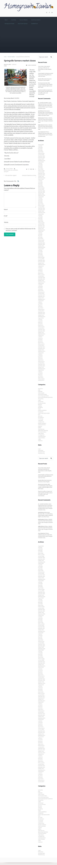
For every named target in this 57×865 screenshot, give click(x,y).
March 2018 (40, 290)
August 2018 (40, 283)
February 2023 (41, 205)
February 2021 (41, 240)
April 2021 (40, 237)
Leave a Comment (32, 65)
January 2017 (41, 310)
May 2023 (40, 201)
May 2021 (40, 235)
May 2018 (40, 287)
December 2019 (41, 260)
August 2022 (40, 214)
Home (5, 56)
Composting (40, 398)
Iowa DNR (40, 416)
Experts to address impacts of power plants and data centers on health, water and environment (45, 92)
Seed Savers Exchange (43, 430)
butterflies (40, 391)
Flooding (40, 406)
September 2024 (41, 177)
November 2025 (41, 157)
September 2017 (41, 299)
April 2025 (40, 167)
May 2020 (40, 253)
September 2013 (41, 368)
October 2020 (41, 245)
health (39, 408)
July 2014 (40, 354)
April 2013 (40, 376)
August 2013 (40, 370)
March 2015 (40, 342)
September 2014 (41, 351)
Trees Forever (41, 433)
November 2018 (41, 279)
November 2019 (41, 261)
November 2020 (41, 244)
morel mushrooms (42, 424)
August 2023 (40, 196)
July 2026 (40, 146)
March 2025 (40, 169)
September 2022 (41, 212)
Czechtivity (13, 19)
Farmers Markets (24, 19)
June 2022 (40, 217)
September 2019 (41, 264)
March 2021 (40, 238)
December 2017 (41, 295)
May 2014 (40, 357)
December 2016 (41, 312)
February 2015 (41, 344)
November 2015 (41, 331)
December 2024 (41, 173)
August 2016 (40, 318)
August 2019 (40, 266)
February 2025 (41, 170)
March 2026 (40, 151)
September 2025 (41, 160)
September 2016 (41, 316)
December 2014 (41, 347)
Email (5, 216)
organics (40, 426)
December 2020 (41, 243)
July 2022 (40, 215)
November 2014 (41, 348)
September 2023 (41, 195)
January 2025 (41, 172)
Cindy (5, 65)
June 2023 (40, 199)
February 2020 (41, 257)
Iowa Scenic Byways (23, 23)
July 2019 (40, 267)
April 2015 (40, 341)
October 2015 (41, 332)
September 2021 (41, 229)
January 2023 (41, 206)
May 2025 (40, 166)
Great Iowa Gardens (35, 19)
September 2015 (41, 334)
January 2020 (41, 258)
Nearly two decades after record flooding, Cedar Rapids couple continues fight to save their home (45, 85)
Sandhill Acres (34, 23)
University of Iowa (41, 436)
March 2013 (40, 377)
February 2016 (41, 326)
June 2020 (40, 251)
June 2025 (40, 164)
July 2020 (40, 250)
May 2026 (40, 149)
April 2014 (40, 358)
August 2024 (40, 179)
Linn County (40, 419)
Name (6, 209)
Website (6, 222)
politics (39, 427)
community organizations (43, 395)
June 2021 (40, 234)
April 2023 (40, 202)
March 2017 (40, 308)
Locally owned (41, 421)
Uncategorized (41, 434)
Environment (40, 401)
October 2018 (41, 280)
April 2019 (40, 271)
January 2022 (41, 224)
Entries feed (40, 450)
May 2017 (40, 305)
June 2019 (40, 269)
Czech (39, 400)
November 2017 (41, 296)
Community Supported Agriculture (45, 397)
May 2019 (40, 270)
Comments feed (41, 451)
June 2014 (40, 355)
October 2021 (41, 228)
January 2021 (41, 241)
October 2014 (41, 350)
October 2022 (41, 211)
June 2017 (40, 303)
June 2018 (40, 286)
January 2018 (41, 293)
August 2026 (40, 144)
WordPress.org (41, 453)
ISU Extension (41, 417)
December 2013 (41, 364)
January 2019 (41, 276)
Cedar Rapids (41, 393)
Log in (39, 449)
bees (39, 390)
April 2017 (40, 306)
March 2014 (40, 360)
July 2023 (40, 198)
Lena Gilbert (15, 170)
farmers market (7, 170)
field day (40, 404)
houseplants (40, 411)
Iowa (11, 170)
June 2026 (40, 147)
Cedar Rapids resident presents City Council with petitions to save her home (45, 75)
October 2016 (41, 315)
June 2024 (40, 182)
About (6, 19)
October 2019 (41, 263)
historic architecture (42, 410)
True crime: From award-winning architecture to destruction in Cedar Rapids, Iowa (45, 68)
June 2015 (40, 338)
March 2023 (40, 203)
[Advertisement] (28, 38)
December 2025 (41, 156)
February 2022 (41, 222)
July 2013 (40, 371)
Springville (6, 171)
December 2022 (41, 208)
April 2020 (40, 254)
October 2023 (41, 193)
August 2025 (40, 162)
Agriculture (40, 388)
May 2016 (40, 322)
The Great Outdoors (42, 432)
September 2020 (41, 247)
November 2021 (41, 227)
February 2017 (41, 309)
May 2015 (40, 339)
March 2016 (40, 325)
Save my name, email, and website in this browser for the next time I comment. (20, 229)
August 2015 (40, 335)
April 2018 (40, 289)
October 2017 (41, 297)
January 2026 (41, 154)
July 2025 (40, 163)
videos (39, 439)
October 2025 (41, 159)
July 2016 (40, 319)
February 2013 (41, 378)
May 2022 (40, 218)
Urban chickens (41, 437)
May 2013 (40, 374)
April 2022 (40, 219)
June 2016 (40, 321)
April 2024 (40, 185)
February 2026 (41, 153)
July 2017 (40, 302)
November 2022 (41, 209)
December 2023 (41, 190)
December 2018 (41, 277)
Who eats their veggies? (10, 175)
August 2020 (40, 248)
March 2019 (40, 273)
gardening (40, 407)
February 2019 (41, 274)
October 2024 (41, 176)
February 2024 (41, 188)
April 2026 (40, 150)
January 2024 (41, 189)
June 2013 (40, 373)
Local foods (40, 420)
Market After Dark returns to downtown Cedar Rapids (44, 79)
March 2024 (40, 186)
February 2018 (41, 292)
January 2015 (41, 345)
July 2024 (40, 180)
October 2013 (41, 367)
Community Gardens (42, 394)
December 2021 (41, 225)
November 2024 (41, 175)
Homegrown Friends (9, 23)
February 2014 (41, 361)
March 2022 (40, 221)
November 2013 (41, 365)
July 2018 (40, 284)
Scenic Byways (41, 429)
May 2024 (40, 183)
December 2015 (41, 329)
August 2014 (40, 352)
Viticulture (40, 440)
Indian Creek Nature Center (44, 413)
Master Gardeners (42, 423)
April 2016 (40, 323)
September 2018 (41, 282)
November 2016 (41, 313)
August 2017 (40, 300)
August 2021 (40, 231)
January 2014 (41, 362)
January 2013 (41, 380)
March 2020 (40, 256)
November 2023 (41, 192)
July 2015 (40, 336)
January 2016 (41, 328)
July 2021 (40, 232)
